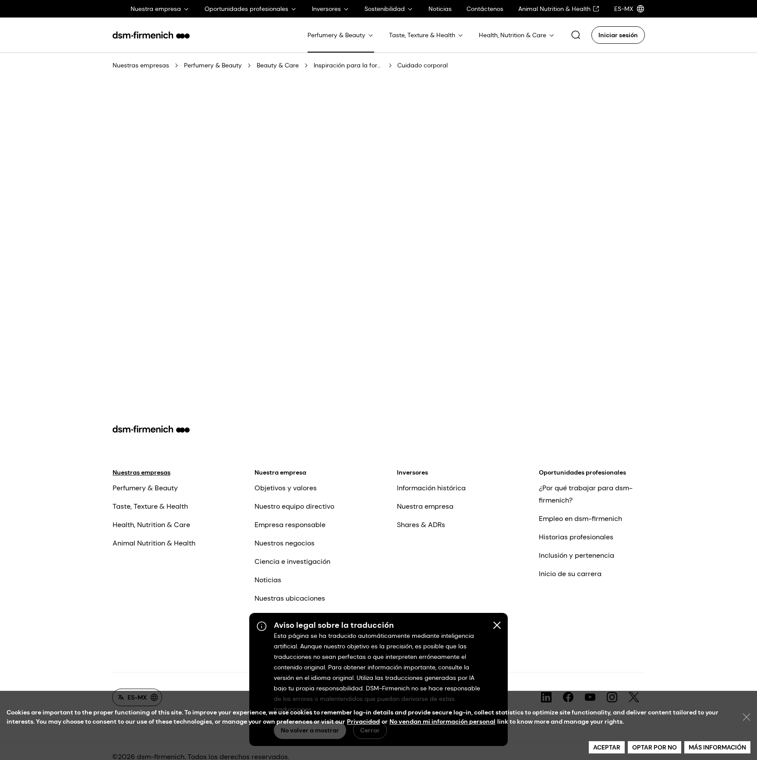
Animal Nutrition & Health (154, 543)
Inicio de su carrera (570, 573)
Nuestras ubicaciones (290, 598)
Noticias (268, 579)
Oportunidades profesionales (582, 472)
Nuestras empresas (141, 65)
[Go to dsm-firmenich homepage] (151, 35)
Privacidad (363, 721)
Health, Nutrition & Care (151, 524)
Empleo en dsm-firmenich (580, 518)
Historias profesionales (576, 537)
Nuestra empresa (280, 472)
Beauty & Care (278, 65)
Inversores (412, 472)
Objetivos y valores (286, 488)
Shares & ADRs (421, 524)
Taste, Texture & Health (150, 506)
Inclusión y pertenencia (576, 555)
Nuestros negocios (285, 543)
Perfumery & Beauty (213, 65)
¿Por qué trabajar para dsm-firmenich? (586, 494)
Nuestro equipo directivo (294, 506)
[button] (575, 35)
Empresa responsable (290, 524)
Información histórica (431, 488)
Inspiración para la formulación (348, 65)
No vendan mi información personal (442, 721)
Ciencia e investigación (292, 561)
